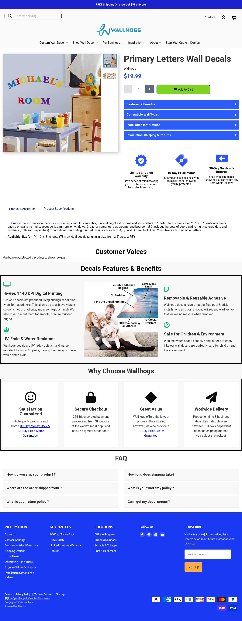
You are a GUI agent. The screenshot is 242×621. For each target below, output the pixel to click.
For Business (112, 42)
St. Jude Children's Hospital (20, 567)
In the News (12, 556)
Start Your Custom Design (183, 42)
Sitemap (60, 594)
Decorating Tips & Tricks (19, 562)
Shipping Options (15, 551)
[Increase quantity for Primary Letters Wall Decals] (149, 89)
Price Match (57, 540)
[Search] (10, 16)
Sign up (193, 567)
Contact (210, 17)
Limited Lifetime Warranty (65, 545)
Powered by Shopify (15, 606)
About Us (10, 534)
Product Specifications (59, 208)
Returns (54, 551)
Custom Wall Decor (53, 42)
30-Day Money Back (62, 534)
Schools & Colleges (106, 545)
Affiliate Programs (105, 534)
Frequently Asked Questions (21, 545)
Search (8, 594)
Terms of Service (43, 594)
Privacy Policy (23, 594)
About (154, 42)
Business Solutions (105, 540)
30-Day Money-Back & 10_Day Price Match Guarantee (33, 430)
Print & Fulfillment (105, 551)
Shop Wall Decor (84, 42)
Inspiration (135, 42)
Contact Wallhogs (15, 540)
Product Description (22, 209)
